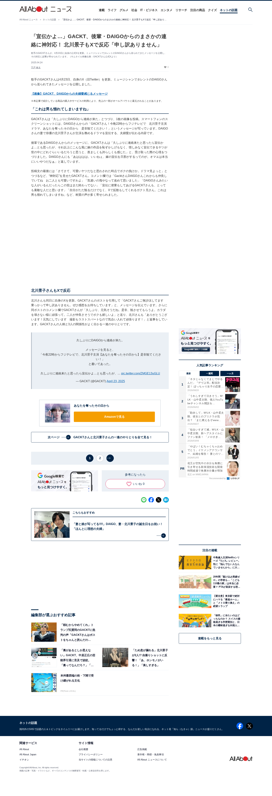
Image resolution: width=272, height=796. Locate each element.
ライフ (112, 10)
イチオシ (24, 760)
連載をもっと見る (210, 638)
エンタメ (166, 10)
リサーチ (181, 10)
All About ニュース (28, 19)
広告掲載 (142, 749)
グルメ (124, 10)
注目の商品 (197, 10)
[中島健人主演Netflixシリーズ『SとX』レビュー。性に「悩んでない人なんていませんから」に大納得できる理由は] (226, 562)
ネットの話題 (229, 10)
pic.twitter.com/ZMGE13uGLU (140, 373)
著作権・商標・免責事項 (150, 754)
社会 (134, 10)
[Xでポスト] (158, 500)
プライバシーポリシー (91, 754)
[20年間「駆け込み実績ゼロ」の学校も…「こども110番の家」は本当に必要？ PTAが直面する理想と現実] (226, 582)
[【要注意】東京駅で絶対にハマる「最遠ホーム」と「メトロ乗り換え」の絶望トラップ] (226, 601)
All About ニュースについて (152, 760)
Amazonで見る (114, 416)
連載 (102, 10)
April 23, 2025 (116, 381)
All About (24, 749)
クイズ (212, 10)
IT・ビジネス (149, 10)
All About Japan (27, 754)
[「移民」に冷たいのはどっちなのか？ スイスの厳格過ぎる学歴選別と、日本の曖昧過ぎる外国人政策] (226, 620)
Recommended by (217, 478)
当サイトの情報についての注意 (95, 760)
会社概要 (83, 749)
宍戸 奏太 (36, 67)
